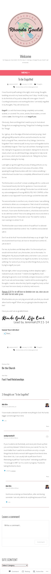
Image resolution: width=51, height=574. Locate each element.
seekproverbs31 (13, 84)
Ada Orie (5, 404)
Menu (31, 72)
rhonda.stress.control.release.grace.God (27, 87)
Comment (41, 542)
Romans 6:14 (6, 291)
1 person (13, 471)
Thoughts (39, 84)
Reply (47, 426)
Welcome (25, 56)
